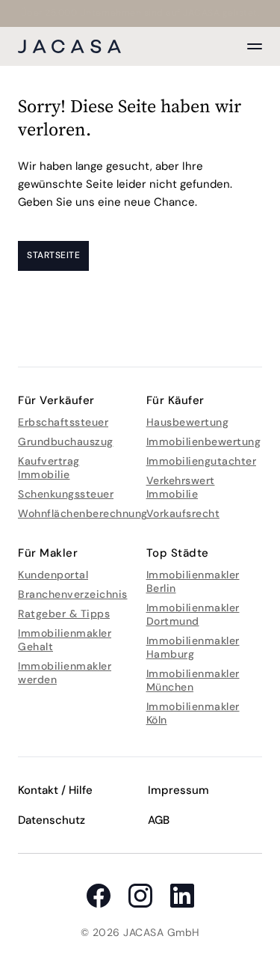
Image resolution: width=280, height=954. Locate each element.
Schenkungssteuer (65, 494)
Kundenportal (53, 574)
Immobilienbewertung (203, 441)
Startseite (53, 255)
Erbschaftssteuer (63, 422)
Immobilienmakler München (193, 680)
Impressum (178, 790)
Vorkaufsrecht (183, 513)
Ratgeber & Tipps (64, 613)
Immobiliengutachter (201, 461)
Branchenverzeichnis (73, 594)
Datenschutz (51, 820)
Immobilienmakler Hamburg (193, 647)
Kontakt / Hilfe (55, 790)
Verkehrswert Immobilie (180, 487)
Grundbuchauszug (65, 441)
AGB (158, 820)
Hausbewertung (187, 422)
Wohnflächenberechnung (83, 513)
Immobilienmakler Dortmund (193, 614)
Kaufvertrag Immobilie (49, 467)
